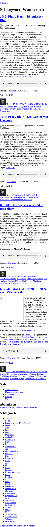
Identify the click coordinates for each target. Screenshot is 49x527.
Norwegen (9, 491)
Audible (8, 418)
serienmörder (10, 503)
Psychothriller (11, 496)
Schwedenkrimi (41, 337)
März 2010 (19, 281)
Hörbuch (9, 453)
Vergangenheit (11, 514)
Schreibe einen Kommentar (21, 200)
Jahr (7, 463)
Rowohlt (12, 109)
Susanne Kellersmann (28, 330)
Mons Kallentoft (29, 376)
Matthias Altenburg (33, 281)
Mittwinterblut (16, 376)
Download (11, 91)
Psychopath (10, 493)
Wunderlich (26, 109)
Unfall (7, 510)
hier (23, 339)
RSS (11, 95)
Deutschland (10, 425)
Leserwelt (17, 337)
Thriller (8, 507)
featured (10, 197)
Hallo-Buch (8, 339)
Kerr (15, 106)
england (8, 437)
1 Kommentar (23, 283)
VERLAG (10, 167)
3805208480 (10, 279)
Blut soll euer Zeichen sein (17, 374)
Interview (9, 458)
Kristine (9, 104)
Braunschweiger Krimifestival (17, 423)
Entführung (10, 439)
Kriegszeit (22, 106)
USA (7, 512)
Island (7, 460)
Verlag (27, 335)
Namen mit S (10, 489)
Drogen (8, 430)
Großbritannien (11, 451)
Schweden (4, 378)
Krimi (30, 106)
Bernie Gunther (6, 106)
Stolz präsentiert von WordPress (22, 526)
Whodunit (9, 519)
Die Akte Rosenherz (35, 279)
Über (7, 399)
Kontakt (8, 397)
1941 (39, 104)
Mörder (8, 484)
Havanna (18, 197)
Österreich (9, 521)
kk (6, 465)
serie (19, 109)
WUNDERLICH (24, 77)
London (8, 477)
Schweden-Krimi (17, 378)
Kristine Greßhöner (13, 472)
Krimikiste (4, 3)
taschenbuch (10, 505)
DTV (7, 432)
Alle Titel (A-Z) (11, 389)
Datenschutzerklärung (14, 392)
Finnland (9, 444)
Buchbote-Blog (28, 337)
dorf (7, 428)
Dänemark (9, 435)
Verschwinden (11, 517)
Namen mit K (42, 376)
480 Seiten (21, 279)
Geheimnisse (10, 446)
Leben (7, 474)
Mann (7, 479)
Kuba (31, 197)
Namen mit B (10, 486)
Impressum (9, 394)
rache (7, 498)
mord (7, 481)
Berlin (44, 104)
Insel (7, 456)
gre (6, 449)
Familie (8, 442)
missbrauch (39, 197)
